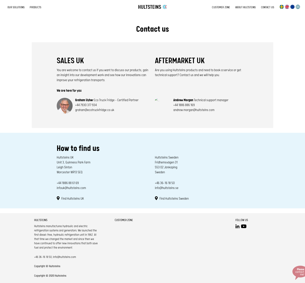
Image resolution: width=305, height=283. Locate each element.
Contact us (267, 7)
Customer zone (221, 7)
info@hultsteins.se (166, 188)
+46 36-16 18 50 (165, 183)
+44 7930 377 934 (86, 105)
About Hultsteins (245, 7)
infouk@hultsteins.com (71, 188)
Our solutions (16, 7)
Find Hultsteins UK (72, 199)
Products (35, 7)
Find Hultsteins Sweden (174, 199)
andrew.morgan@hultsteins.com (193, 110)
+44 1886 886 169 (184, 105)
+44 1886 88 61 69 (68, 183)
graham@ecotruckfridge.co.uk (94, 110)
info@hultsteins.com (64, 257)
